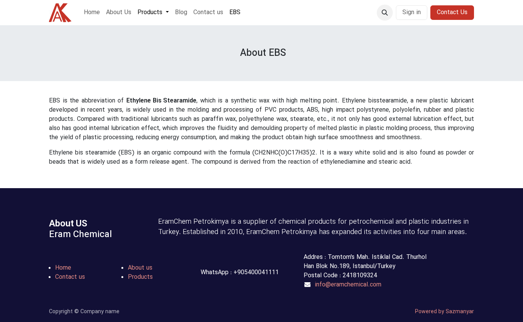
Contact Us (452, 12)
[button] (385, 13)
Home (63, 268)
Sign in (411, 12)
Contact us (70, 277)
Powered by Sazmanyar (444, 312)
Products (140, 277)
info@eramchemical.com (348, 284)
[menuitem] (92, 12)
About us (140, 268)
